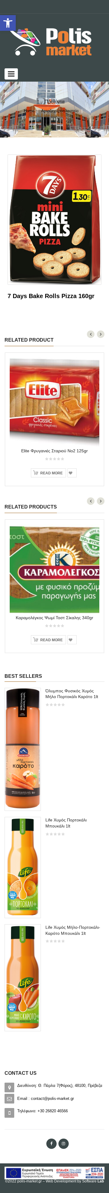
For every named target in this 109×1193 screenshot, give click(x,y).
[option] (54, 862)
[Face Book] (51, 1144)
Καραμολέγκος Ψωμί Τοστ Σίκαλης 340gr (54, 617)
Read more (51, 473)
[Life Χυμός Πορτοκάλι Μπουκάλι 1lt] (23, 867)
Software (93, 1181)
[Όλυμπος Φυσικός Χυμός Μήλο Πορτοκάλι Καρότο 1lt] (23, 749)
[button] (8, 23)
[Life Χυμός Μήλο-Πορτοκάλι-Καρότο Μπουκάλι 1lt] (23, 977)
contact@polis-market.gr (52, 1098)
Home (29, 111)
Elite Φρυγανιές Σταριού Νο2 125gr (54, 450)
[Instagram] (63, 1144)
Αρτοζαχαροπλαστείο (59, 111)
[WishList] (72, 472)
